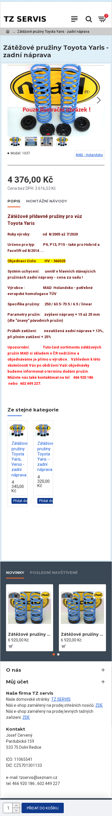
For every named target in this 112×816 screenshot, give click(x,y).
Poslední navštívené (54, 572)
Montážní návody (46, 201)
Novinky (15, 572)
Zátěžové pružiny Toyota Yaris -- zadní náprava (45, 456)
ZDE (99, 705)
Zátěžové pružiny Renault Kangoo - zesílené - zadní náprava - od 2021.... (29, 634)
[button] (13, 100)
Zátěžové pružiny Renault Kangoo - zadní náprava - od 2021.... (82, 634)
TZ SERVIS (61, 699)
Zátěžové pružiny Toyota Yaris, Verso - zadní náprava (19, 459)
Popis (13, 201)
